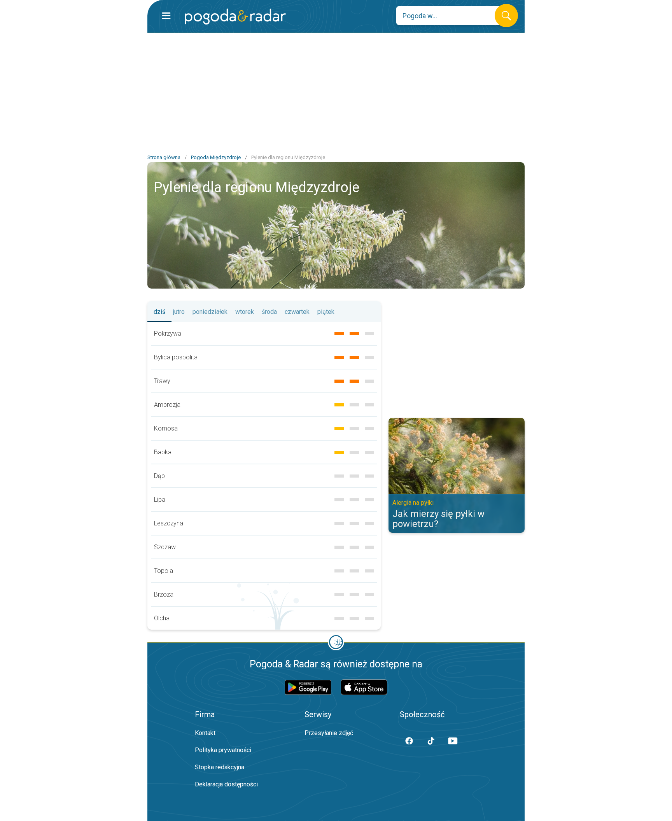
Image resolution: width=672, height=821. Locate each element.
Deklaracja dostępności (226, 784)
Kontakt (205, 733)
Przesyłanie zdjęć (328, 733)
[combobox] (451, 15)
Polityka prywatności (223, 750)
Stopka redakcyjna (219, 767)
